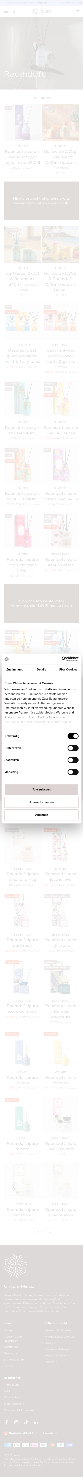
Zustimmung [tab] (15, 669)
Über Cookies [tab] (68, 669)
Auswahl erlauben (41, 802)
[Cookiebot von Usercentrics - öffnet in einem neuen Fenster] (62, 658)
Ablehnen (41, 814)
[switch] (73, 748)
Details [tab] (41, 669)
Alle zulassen (42, 789)
